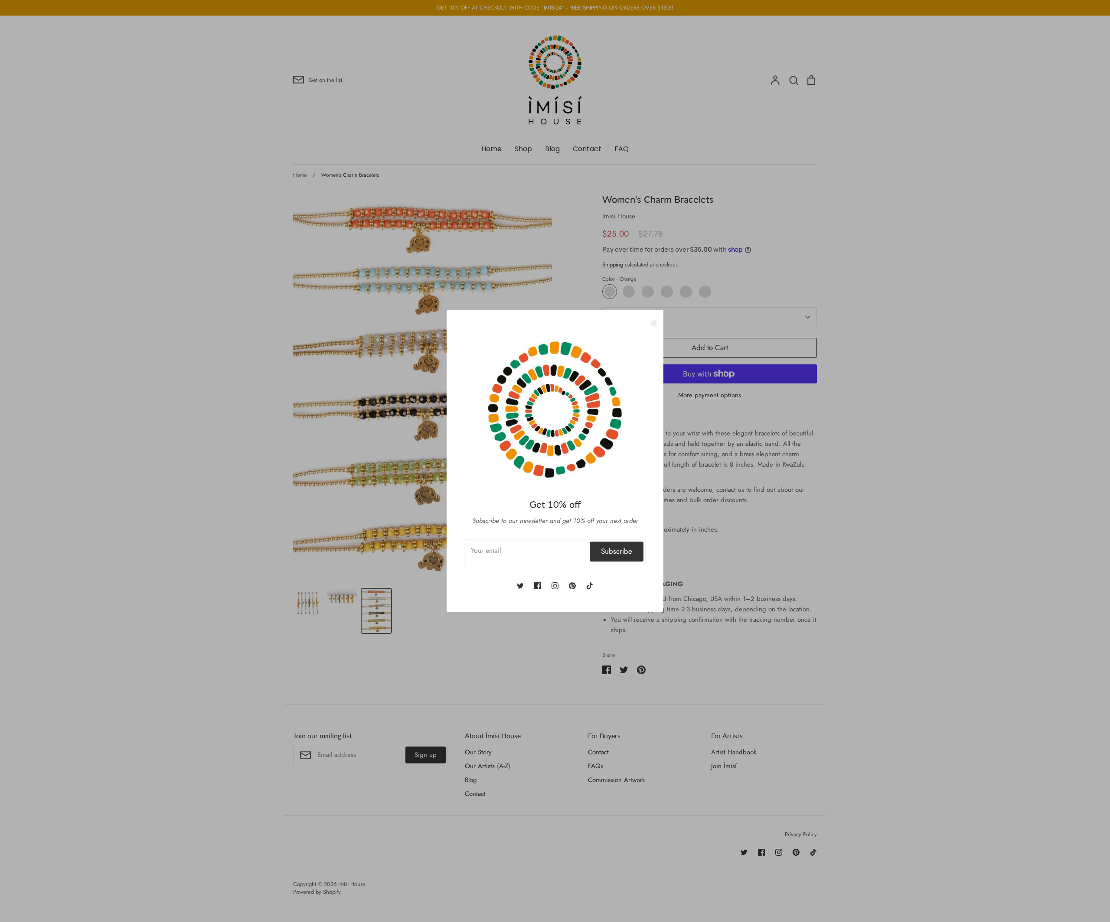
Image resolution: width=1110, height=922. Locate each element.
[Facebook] (537, 585)
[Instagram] (555, 585)
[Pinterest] (572, 585)
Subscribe (616, 551)
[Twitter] (520, 585)
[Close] (652, 321)
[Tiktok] (589, 585)
